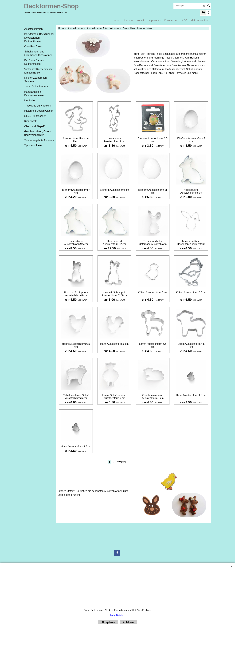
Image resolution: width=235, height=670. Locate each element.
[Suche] (208, 6)
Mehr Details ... (118, 615)
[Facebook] (117, 553)
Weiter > (122, 462)
